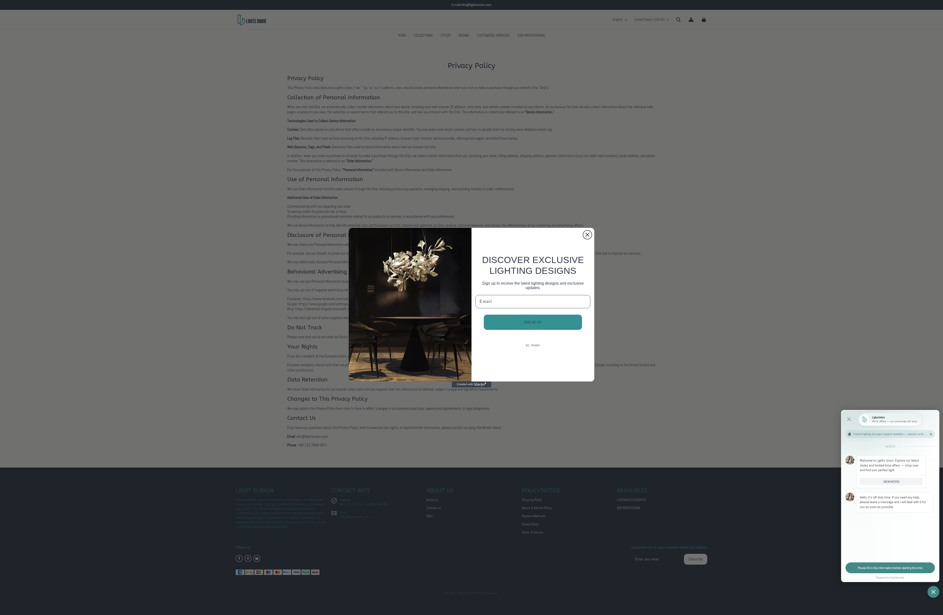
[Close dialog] (587, 234)
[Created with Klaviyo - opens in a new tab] (471, 384)
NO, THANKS (533, 345)
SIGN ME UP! (533, 322)
